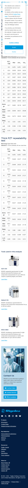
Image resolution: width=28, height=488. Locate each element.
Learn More (4, 279)
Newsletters (4, 453)
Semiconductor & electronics (8, 434)
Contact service (5, 465)
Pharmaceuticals (5, 436)
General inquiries (5, 469)
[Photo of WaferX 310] (14, 292)
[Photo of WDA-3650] (14, 321)
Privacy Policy (15, 482)
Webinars (3, 449)
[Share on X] (2, 40)
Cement (3, 440)
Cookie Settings (5, 482)
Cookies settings (14, 42)
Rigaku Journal (5, 447)
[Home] (2, 11)
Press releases (5, 455)
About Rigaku (4, 463)
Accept (14, 47)
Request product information (8, 426)
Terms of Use (4, 483)
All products (4, 422)
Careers (3, 471)
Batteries (3, 438)
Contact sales (4, 467)
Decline (14, 52)
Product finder (5, 424)
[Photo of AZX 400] (14, 260)
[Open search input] (19, 2)
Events (3, 451)
